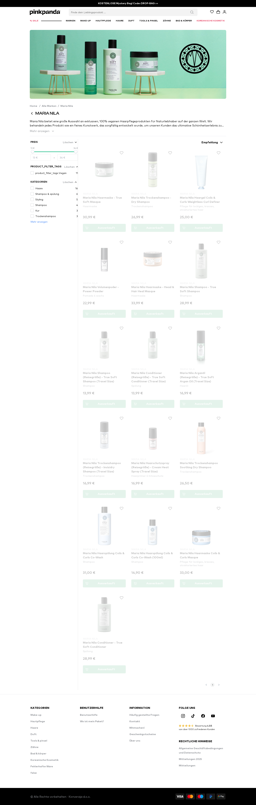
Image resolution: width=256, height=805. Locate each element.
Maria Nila (66, 106)
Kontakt (134, 721)
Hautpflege (37, 721)
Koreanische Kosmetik (44, 760)
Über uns (134, 741)
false (33, 773)
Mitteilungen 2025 (190, 759)
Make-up (35, 715)
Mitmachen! (137, 728)
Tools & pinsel (38, 741)
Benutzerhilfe (89, 715)
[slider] (32, 151)
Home (35, 106)
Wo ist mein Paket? (92, 721)
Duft (33, 734)
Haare (34, 728)
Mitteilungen (187, 765)
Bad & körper (38, 753)
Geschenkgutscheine (142, 734)
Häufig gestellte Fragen (144, 715)
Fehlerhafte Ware (41, 766)
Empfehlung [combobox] (209, 142)
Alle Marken (49, 106)
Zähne (34, 747)
